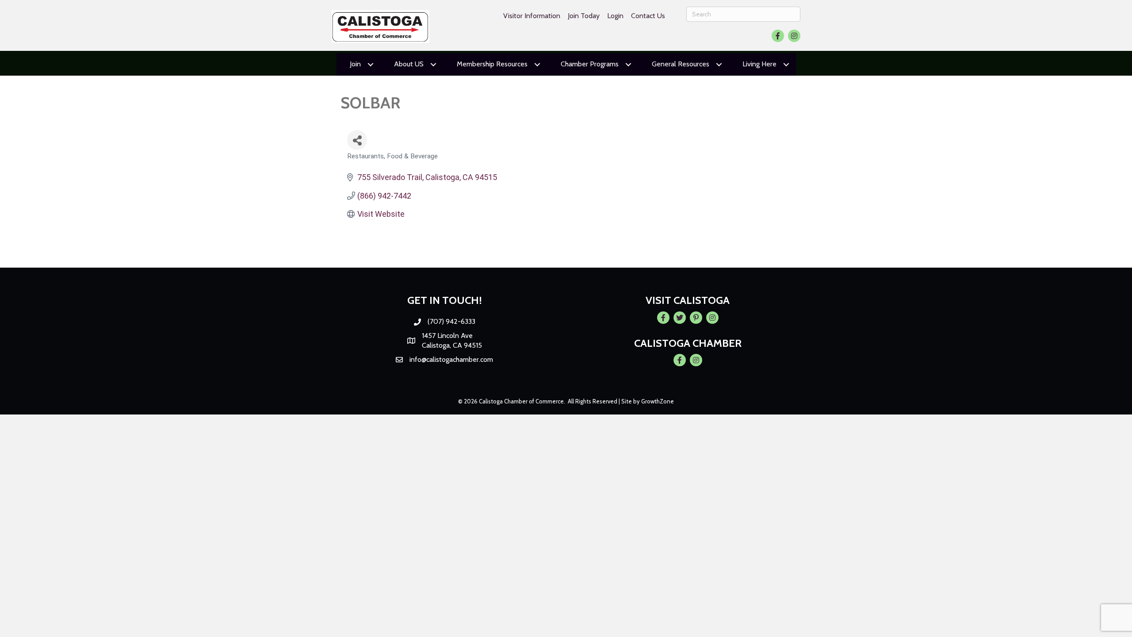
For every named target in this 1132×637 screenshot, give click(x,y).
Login (615, 16)
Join (355, 64)
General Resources (680, 64)
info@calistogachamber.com (451, 359)
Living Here (759, 64)
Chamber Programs (590, 64)
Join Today (584, 16)
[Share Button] (357, 140)
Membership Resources (492, 64)
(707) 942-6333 (451, 321)
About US (409, 64)
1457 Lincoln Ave (447, 335)
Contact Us (648, 16)
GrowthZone (657, 401)
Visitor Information (531, 16)
